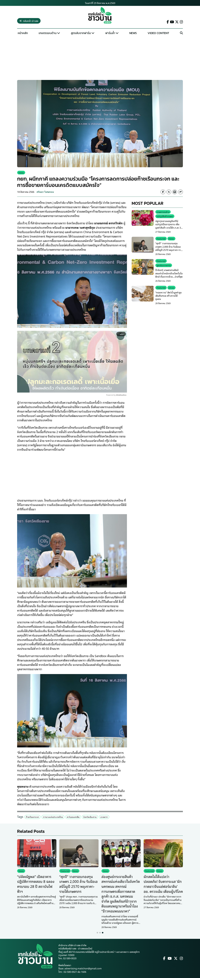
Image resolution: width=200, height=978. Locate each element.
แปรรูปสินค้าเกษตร (165, 216)
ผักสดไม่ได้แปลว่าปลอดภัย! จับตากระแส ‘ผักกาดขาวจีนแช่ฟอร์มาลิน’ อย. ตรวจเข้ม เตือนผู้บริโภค (163, 884)
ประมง (171, 287)
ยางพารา (104, 817)
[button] (97, 932)
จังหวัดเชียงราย (90, 817)
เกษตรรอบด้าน (48, 33)
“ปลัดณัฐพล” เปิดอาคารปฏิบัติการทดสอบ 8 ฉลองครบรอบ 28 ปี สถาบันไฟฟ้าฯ (35, 884)
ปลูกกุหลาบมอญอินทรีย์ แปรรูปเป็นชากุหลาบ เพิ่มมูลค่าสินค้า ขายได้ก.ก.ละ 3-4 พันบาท (169, 226)
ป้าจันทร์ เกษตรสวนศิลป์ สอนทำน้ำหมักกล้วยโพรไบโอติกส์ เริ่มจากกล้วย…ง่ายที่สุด (169, 273)
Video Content (158, 33)
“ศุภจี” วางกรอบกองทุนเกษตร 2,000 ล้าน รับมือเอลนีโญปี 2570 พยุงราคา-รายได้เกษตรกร (168, 248)
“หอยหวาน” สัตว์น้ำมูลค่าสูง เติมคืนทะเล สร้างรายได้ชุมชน (168, 295)
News (133, 33)
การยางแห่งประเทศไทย (53, 817)
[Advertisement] (100, 58)
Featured (161, 238)
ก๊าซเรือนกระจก (32, 817)
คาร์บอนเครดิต (73, 817)
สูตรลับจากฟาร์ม (81, 33)
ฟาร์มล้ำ (110, 33)
